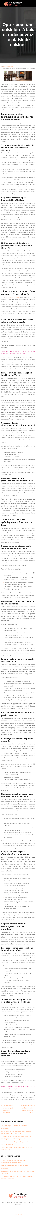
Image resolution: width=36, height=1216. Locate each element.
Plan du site (18, 1215)
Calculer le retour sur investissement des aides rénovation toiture (26, 1109)
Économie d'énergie (8, 66)
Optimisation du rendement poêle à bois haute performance (9, 1109)
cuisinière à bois (13, 297)
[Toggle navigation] (29, 3)
